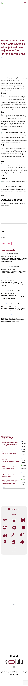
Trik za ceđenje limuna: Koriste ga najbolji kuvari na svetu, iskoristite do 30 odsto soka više (11, 474)
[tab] (14, 515)
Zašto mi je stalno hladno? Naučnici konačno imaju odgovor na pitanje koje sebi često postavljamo (10, 482)
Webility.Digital (14, 674)
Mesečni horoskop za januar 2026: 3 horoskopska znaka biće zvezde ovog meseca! (12, 284)
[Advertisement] (14, 21)
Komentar (3, 207)
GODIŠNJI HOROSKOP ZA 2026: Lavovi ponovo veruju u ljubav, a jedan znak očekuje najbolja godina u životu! (14, 297)
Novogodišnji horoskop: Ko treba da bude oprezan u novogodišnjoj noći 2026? (13, 309)
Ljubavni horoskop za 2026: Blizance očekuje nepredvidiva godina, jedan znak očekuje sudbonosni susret (14, 259)
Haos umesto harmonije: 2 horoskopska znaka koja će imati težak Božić (12, 320)
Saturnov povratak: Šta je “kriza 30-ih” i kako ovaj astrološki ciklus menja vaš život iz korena (10, 444)
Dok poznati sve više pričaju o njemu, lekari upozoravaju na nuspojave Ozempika (13, 271)
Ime (2, 225)
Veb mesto (3, 237)
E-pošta (3, 231)
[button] (14, 667)
